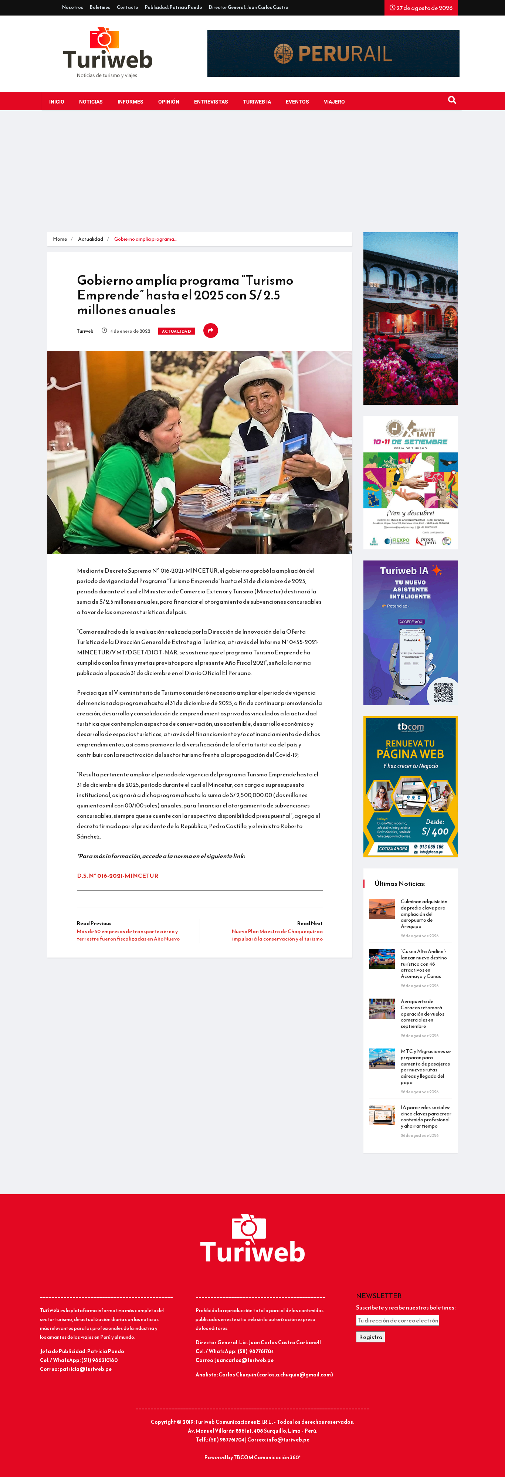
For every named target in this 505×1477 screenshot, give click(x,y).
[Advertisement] (252, 176)
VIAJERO (334, 102)
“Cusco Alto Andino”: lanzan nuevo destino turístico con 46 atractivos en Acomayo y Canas (424, 964)
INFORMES (130, 102)
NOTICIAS (91, 102)
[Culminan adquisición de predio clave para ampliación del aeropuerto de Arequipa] (382, 909)
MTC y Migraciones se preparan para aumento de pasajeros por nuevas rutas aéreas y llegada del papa (426, 1066)
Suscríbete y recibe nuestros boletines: (405, 1307)
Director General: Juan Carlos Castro (248, 7)
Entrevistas (211, 102)
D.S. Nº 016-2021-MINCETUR (117, 875)
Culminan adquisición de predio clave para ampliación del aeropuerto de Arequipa (424, 914)
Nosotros (72, 7)
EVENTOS (297, 102)
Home (60, 239)
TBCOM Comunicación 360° (267, 1457)
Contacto (127, 7)
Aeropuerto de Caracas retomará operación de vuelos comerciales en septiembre (422, 1013)
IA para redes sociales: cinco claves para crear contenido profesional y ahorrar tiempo (426, 1117)
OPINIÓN (168, 102)
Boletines (100, 7)
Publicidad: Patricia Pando (173, 7)
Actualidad (90, 239)
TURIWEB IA (257, 102)
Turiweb (85, 331)
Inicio (56, 102)
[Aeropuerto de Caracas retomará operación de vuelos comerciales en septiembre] (382, 1009)
